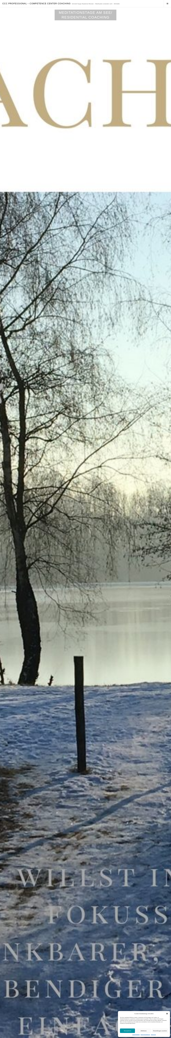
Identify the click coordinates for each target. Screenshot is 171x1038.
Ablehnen (144, 1031)
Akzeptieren (127, 1031)
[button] (167, 1014)
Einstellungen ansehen (160, 1031)
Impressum (153, 1034)
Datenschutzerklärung (145, 1034)
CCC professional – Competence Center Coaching (36, 3)
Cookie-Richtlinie (136, 1034)
